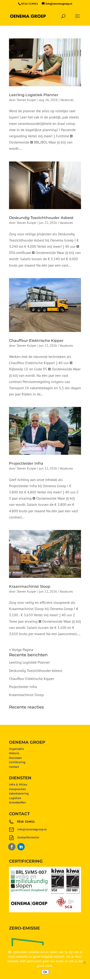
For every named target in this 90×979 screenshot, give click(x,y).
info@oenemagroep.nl (32, 829)
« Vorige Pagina (21, 649)
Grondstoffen (17, 802)
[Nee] (84, 962)
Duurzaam (15, 758)
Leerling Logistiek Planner (33, 95)
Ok (45, 972)
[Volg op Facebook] (11, 846)
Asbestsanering (19, 793)
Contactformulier (28, 837)
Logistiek (15, 798)
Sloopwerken (17, 789)
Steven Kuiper (26, 100)
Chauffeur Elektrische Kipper (36, 340)
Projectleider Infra (26, 463)
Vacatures (67, 100)
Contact (14, 767)
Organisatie (16, 749)
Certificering (17, 762)
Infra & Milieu (18, 784)
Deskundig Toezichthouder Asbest (41, 218)
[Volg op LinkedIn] (21, 846)
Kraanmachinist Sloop (29, 586)
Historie (14, 753)
